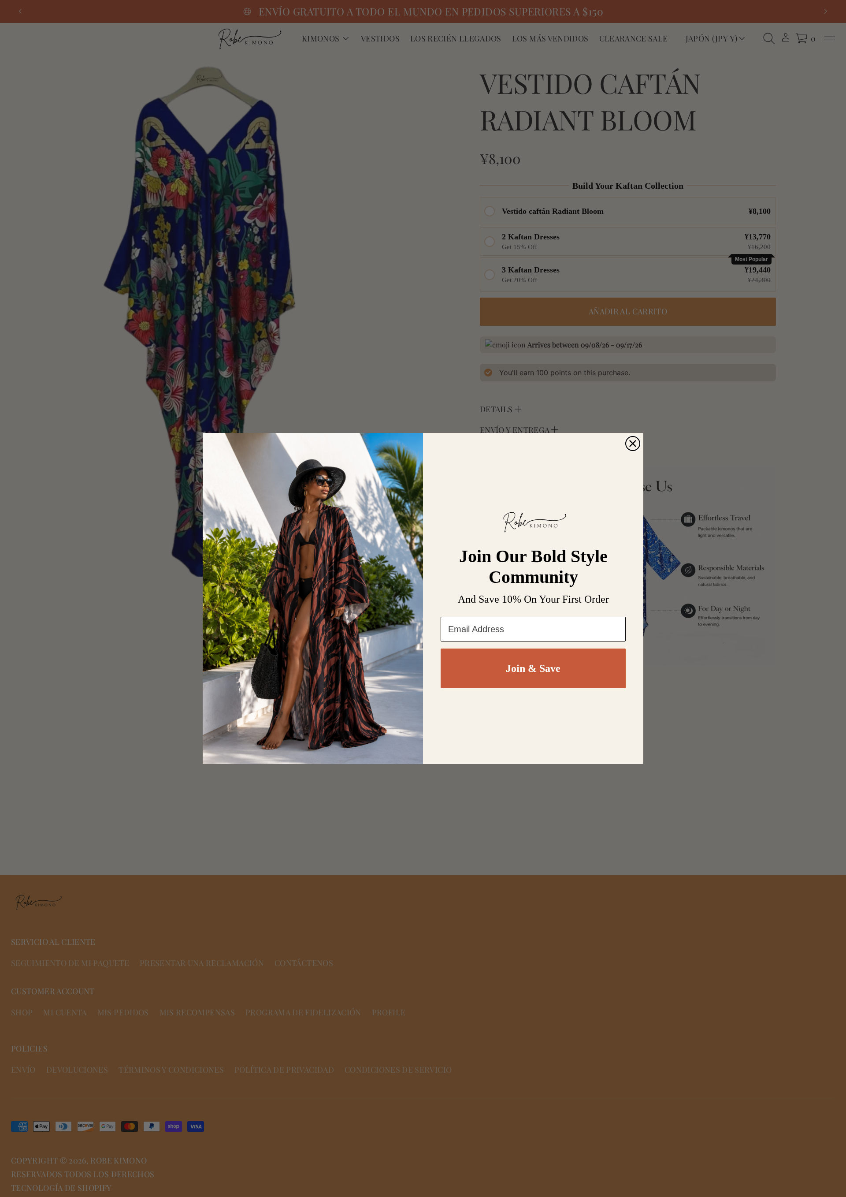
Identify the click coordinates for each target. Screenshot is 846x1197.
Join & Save (533, 668)
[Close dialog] (633, 443)
